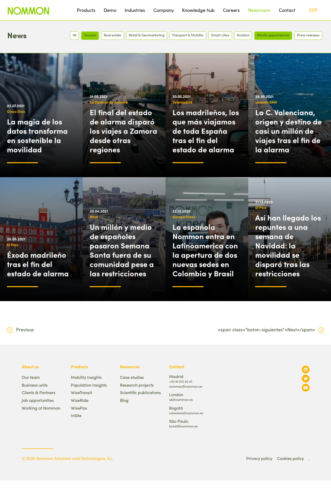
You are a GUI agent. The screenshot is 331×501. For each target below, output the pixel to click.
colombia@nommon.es (186, 413)
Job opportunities (38, 400)
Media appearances (273, 35)
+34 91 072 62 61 (180, 381)
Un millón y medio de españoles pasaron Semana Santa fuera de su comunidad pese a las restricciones (122, 250)
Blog (124, 400)
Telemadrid (182, 102)
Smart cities (220, 35)
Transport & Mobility (188, 35)
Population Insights (89, 385)
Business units (35, 385)
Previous (25, 329)
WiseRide (79, 400)
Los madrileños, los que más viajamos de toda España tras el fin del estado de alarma (205, 130)
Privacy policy (259, 458)
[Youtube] (306, 387)
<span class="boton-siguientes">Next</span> (266, 329)
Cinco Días (16, 111)
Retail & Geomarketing (146, 35)
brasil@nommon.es (183, 426)
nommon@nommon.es (185, 386)
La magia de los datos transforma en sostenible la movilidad (37, 135)
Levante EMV (266, 102)
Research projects (137, 385)
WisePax (79, 408)
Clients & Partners (38, 392)
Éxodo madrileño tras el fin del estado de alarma (38, 263)
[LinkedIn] (306, 369)
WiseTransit (81, 392)
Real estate (112, 35)
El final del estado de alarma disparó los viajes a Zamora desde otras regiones (123, 130)
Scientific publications (140, 392)
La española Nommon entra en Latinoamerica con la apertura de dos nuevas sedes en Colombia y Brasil (205, 250)
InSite (76, 415)
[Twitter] (306, 378)
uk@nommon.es (181, 399)
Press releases (308, 35)
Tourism (90, 35)
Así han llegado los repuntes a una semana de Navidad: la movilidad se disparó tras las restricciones (288, 245)
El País (12, 244)
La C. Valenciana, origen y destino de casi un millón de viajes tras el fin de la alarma (288, 130)
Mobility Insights (86, 377)
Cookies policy (290, 458)
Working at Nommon (41, 408)
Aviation (243, 35)
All (74, 35)
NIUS (94, 216)
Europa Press (183, 216)
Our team (31, 377)
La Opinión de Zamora (109, 102)
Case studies (132, 377)
